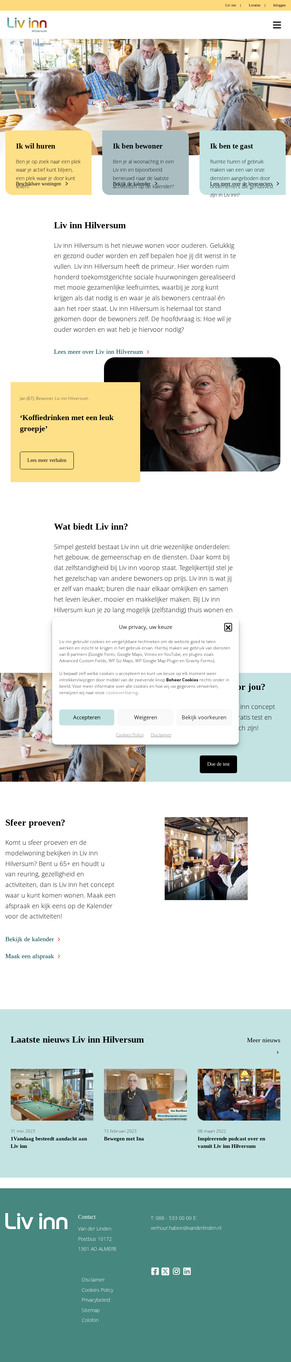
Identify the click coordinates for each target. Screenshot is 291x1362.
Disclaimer (161, 735)
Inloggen (279, 5)
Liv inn (230, 5)
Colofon (90, 1320)
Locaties (254, 5)
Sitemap (91, 1310)
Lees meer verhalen (46, 460)
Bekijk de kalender (29, 939)
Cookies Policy (130, 735)
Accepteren (86, 717)
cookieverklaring (122, 693)
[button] (228, 627)
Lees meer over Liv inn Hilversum (98, 351)
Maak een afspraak (29, 956)
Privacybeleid (96, 1299)
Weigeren (145, 717)
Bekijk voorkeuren (204, 717)
